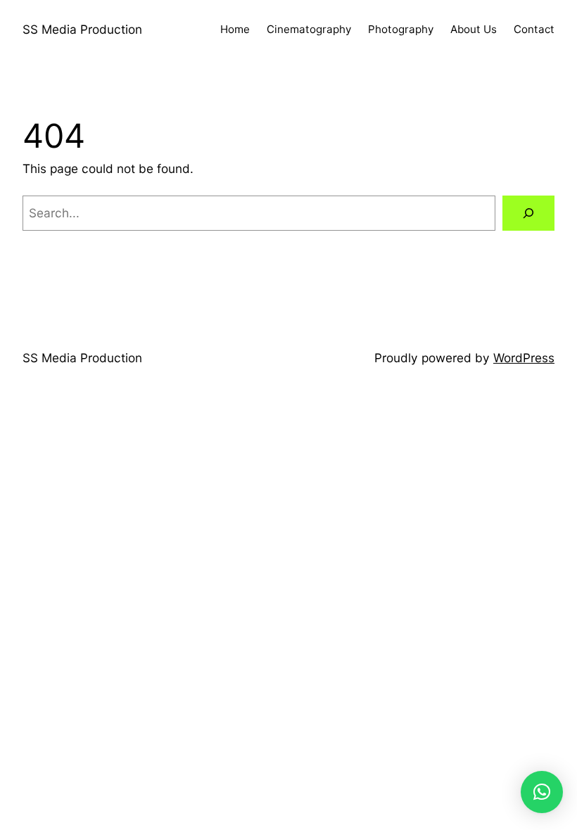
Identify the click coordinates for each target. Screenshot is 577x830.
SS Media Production (82, 29)
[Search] (528, 213)
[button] (542, 792)
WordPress (523, 357)
